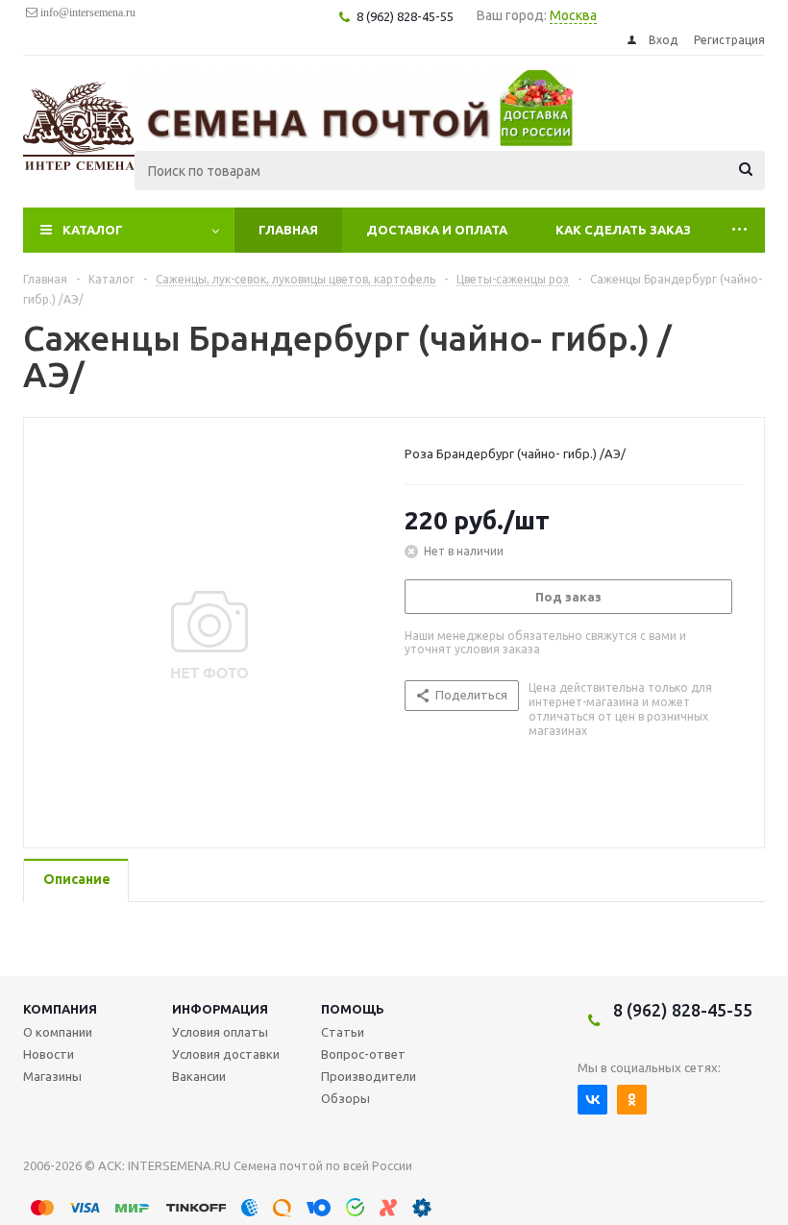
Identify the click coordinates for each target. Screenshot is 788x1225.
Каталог (92, 229)
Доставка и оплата (436, 229)
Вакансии (199, 1076)
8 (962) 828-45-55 (682, 1009)
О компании (57, 1032)
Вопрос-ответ (363, 1054)
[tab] (76, 880)
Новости (48, 1054)
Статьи (342, 1032)
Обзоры (345, 1098)
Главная (288, 229)
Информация (220, 1009)
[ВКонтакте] (592, 1100)
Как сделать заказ (623, 229)
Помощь (352, 1009)
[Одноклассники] (632, 1100)
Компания (60, 1009)
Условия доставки (226, 1054)
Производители (368, 1076)
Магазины (52, 1076)
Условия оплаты (220, 1032)
